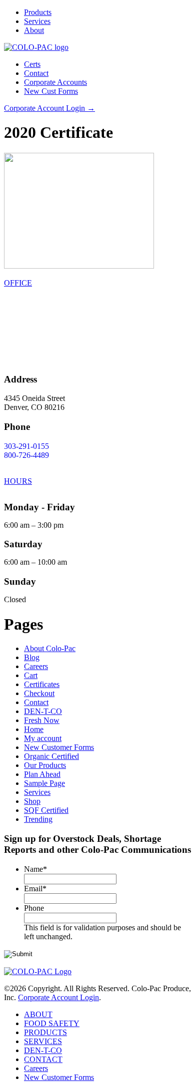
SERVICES (43, 1041)
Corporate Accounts (55, 82)
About (34, 30)
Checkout (39, 693)
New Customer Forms (59, 747)
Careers (36, 666)
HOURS (18, 481)
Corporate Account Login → (49, 108)
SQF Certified (46, 810)
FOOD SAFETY (52, 1023)
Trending (38, 819)
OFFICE (18, 283)
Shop (32, 801)
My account (43, 738)
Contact (36, 73)
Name (35, 869)
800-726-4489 (26, 455)
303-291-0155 (26, 446)
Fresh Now (42, 720)
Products (38, 12)
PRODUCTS (45, 1032)
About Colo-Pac (50, 648)
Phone (34, 908)
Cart (31, 675)
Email (35, 888)
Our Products (45, 765)
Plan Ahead (42, 774)
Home (34, 729)
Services (37, 21)
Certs (32, 64)
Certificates (42, 684)
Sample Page (44, 783)
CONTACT (43, 1059)
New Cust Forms (51, 91)
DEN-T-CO (43, 711)
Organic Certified (51, 756)
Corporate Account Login (58, 997)
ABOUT (38, 1014)
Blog (32, 657)
